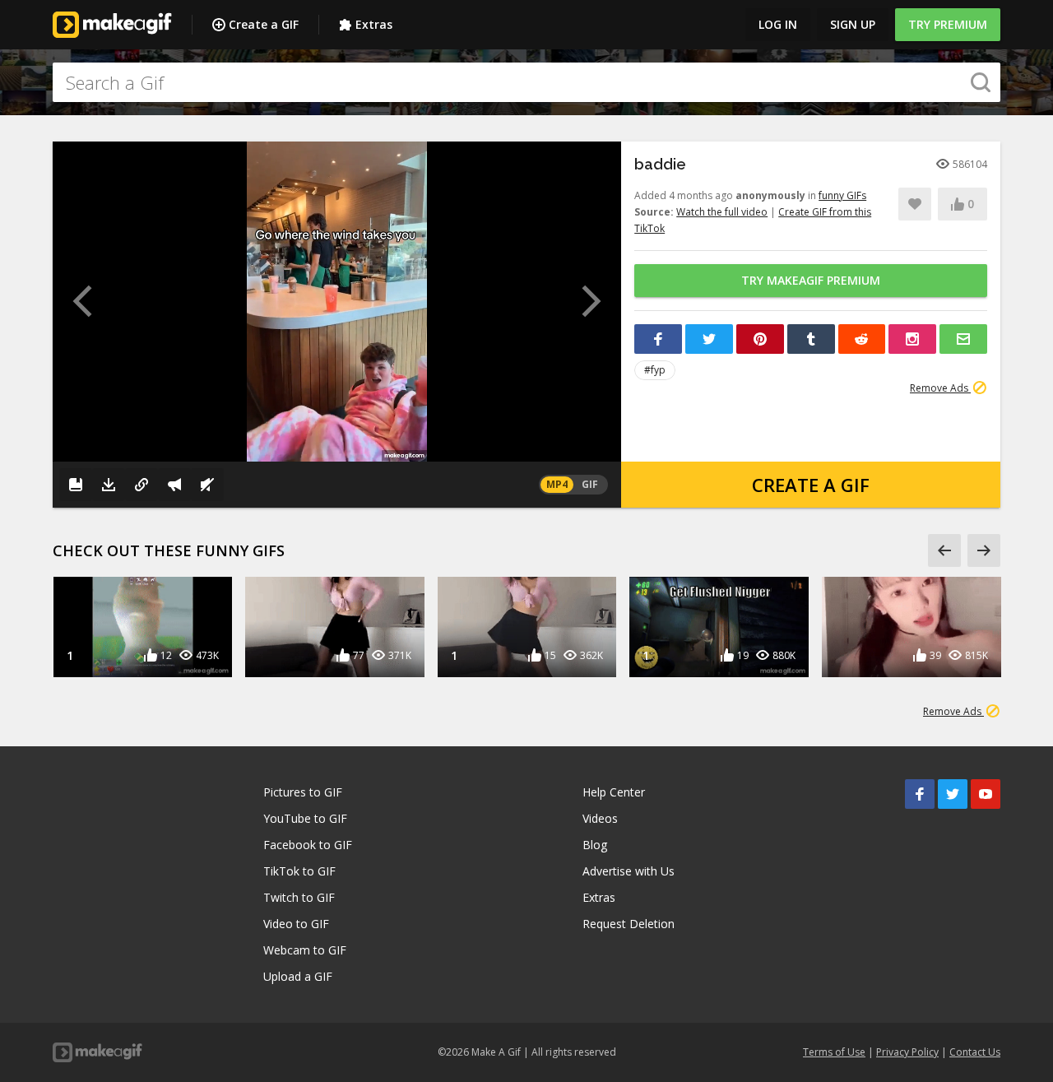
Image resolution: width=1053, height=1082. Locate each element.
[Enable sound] (207, 484)
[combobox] (526, 82)
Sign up (852, 24)
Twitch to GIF (299, 897)
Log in (777, 24)
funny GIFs (842, 195)
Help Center (613, 792)
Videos (600, 818)
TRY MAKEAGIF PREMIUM (810, 280)
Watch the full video (722, 212)
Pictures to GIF (302, 792)
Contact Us (974, 1052)
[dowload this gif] (108, 484)
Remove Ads (940, 388)
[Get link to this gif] (141, 484)
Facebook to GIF (307, 844)
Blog (594, 844)
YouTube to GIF (305, 818)
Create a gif (811, 484)
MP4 (557, 484)
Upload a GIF (297, 976)
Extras (373, 24)
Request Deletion (628, 923)
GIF (590, 484)
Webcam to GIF (304, 950)
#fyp (655, 370)
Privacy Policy (907, 1052)
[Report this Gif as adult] (174, 484)
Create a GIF (264, 24)
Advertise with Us (628, 871)
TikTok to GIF (299, 871)
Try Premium (947, 24)
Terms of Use (834, 1052)
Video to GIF (296, 923)
